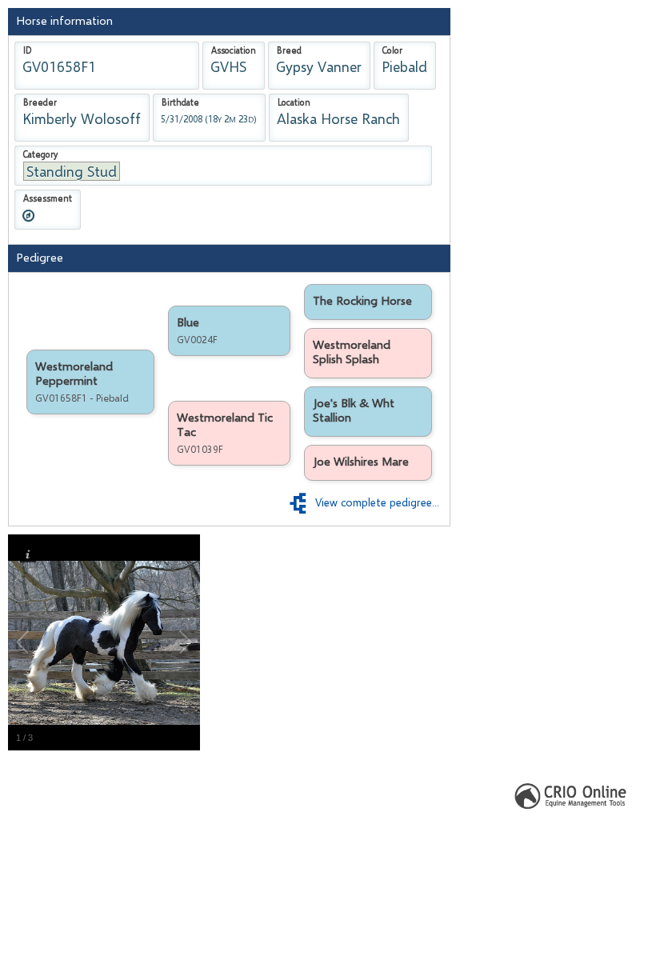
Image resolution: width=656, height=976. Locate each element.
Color (392, 50)
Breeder (40, 102)
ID (27, 50)
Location (294, 102)
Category (40, 154)
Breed (289, 50)
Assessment (47, 198)
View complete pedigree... (374, 502)
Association (233, 50)
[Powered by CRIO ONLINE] (572, 794)
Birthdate (180, 102)
